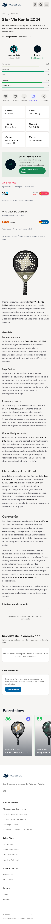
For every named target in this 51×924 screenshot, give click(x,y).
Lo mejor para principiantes (15, 814)
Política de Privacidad (11, 918)
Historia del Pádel (10, 855)
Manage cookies (27, 918)
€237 (44, 193)
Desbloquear (36, 58)
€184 (44, 222)
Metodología (13, 58)
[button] (37, 52)
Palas (4, 14)
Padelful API (8, 874)
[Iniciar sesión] (35, 4)
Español (6, 899)
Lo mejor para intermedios (14, 819)
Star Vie (14, 14)
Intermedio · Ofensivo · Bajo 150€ (17, 830)
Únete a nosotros (25, 236)
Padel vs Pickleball (11, 860)
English (6, 894)
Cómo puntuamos (11, 849)
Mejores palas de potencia (14, 809)
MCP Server (8, 879)
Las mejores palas (11, 824)
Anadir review (13, 689)
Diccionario (8, 844)
